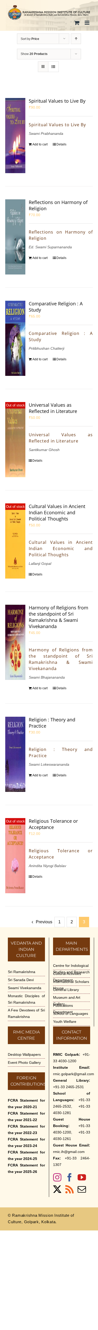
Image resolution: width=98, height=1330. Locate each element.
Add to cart (40, 144)
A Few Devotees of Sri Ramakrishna (26, 1013)
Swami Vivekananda (24, 988)
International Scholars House (71, 985)
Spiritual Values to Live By (57, 101)
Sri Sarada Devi (21, 980)
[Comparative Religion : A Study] (15, 338)
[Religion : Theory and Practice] (15, 754)
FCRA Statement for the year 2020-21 (26, 1103)
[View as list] (53, 67)
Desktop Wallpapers (24, 1054)
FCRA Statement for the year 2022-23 (26, 1129)
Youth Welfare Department (64, 1024)
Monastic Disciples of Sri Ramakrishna (26, 999)
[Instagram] (57, 1177)
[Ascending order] (76, 38)
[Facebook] (69, 1177)
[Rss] (69, 1189)
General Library (66, 990)
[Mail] (82, 1189)
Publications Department (63, 1008)
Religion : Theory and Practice (52, 722)
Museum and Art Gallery (66, 1000)
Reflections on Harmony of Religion (58, 205)
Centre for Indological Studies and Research (71, 968)
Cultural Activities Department (67, 977)
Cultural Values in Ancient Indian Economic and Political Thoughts (57, 512)
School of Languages (70, 1013)
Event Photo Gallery (24, 1062)
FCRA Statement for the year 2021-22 (26, 1116)
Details (61, 144)
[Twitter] (57, 1189)
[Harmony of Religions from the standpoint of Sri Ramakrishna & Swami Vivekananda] (15, 642)
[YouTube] (82, 1177)
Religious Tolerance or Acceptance (53, 824)
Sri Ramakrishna (21, 972)
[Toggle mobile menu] (87, 22)
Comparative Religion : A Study (56, 306)
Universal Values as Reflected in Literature (53, 408)
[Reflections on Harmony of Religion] (15, 237)
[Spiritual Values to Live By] (15, 135)
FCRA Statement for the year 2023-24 (26, 1142)
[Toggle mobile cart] (76, 22)
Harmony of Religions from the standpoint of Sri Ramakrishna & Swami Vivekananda (58, 616)
